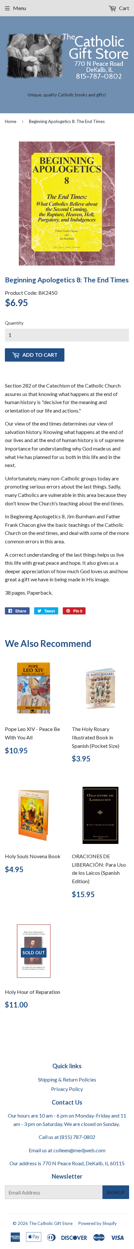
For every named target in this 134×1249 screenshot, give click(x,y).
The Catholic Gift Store (51, 1223)
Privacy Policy (67, 1089)
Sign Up (116, 1192)
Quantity (14, 323)
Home (10, 121)
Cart (123, 8)
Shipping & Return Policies (67, 1079)
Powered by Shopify (97, 1223)
